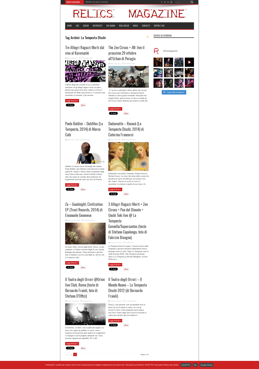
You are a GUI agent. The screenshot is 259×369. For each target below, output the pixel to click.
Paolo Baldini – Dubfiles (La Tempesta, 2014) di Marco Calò (84, 129)
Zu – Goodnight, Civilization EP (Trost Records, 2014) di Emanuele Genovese (84, 209)
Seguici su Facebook (163, 35)
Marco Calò (70, 139)
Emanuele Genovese (73, 220)
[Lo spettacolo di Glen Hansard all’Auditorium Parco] (168, 62)
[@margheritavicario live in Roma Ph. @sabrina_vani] (168, 72)
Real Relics (124, 25)
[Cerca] (192, 2)
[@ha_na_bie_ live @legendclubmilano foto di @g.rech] (189, 72)
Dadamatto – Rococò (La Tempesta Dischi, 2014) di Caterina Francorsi (126, 129)
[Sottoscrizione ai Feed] (148, 37)
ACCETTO (186, 365)
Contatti (146, 25)
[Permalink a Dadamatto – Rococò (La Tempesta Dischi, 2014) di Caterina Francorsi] (128, 170)
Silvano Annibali (115, 139)
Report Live (159, 25)
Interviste (97, 25)
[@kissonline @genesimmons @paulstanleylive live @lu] (158, 83)
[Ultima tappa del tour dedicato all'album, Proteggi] (158, 62)
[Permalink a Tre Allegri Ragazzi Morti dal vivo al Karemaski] (85, 81)
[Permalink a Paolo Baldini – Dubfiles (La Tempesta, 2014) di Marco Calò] (85, 163)
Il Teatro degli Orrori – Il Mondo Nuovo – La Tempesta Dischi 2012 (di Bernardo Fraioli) (127, 288)
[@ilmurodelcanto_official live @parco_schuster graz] (168, 83)
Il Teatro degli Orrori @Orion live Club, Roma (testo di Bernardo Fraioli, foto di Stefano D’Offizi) (85, 288)
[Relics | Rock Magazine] (129, 15)
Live (77, 25)
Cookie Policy (206, 365)
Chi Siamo (110, 25)
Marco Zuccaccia (72, 58)
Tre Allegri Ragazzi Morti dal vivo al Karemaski (84, 50)
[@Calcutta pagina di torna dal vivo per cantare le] (158, 72)
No (195, 365)
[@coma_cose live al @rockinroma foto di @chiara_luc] (179, 83)
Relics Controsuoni (116, 242)
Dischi (86, 25)
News (135, 25)
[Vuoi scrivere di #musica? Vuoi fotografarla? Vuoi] (189, 62)
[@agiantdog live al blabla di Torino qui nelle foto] (179, 72)
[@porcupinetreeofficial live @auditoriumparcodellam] (189, 83)
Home (69, 25)
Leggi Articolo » (72, 101)
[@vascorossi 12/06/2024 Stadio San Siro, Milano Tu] (179, 62)
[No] (255, 365)
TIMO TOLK (89, 2)
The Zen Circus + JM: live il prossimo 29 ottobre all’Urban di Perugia (126, 53)
